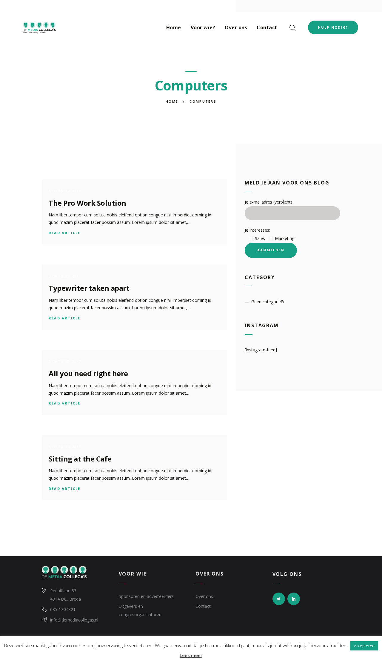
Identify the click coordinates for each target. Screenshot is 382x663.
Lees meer (191, 655)
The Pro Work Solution (87, 203)
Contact (203, 606)
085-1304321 (63, 609)
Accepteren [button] (364, 645)
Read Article (64, 232)
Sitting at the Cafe (80, 458)
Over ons (204, 596)
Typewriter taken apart (89, 288)
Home (172, 101)
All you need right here (88, 373)
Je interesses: (257, 230)
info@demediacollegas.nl (74, 620)
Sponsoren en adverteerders (146, 596)
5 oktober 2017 (65, 191)
